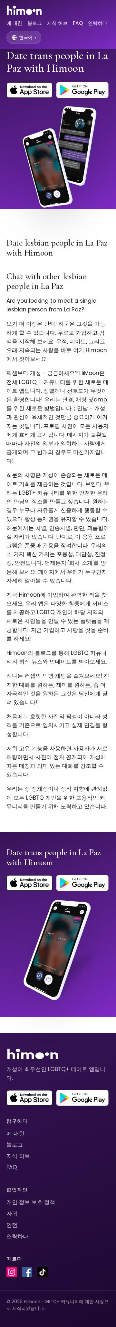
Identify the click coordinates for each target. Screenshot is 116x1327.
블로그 (34, 23)
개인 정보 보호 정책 (30, 1202)
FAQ (78, 23)
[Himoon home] (24, 10)
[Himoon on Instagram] (11, 1272)
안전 (11, 1225)
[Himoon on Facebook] (27, 1272)
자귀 (11, 1213)
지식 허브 (57, 23)
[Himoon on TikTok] (42, 1272)
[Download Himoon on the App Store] (29, 90)
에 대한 (14, 23)
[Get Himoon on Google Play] (82, 90)
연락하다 (97, 23)
